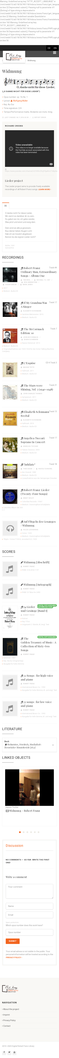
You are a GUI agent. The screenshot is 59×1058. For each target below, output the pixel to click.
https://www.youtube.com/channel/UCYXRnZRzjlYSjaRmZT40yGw (31, 171)
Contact (6, 1026)
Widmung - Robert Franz (24, 810)
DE (49, 48)
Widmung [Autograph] (37, 584)
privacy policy (13, 957)
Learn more (44, 189)
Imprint (6, 1015)
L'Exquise (29, 363)
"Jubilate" (29, 464)
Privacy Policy (9, 1020)
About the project (11, 1009)
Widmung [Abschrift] (36, 562)
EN (55, 48)
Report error (40, 117)
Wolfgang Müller (20, 101)
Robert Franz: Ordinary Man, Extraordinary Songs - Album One (39, 271)
